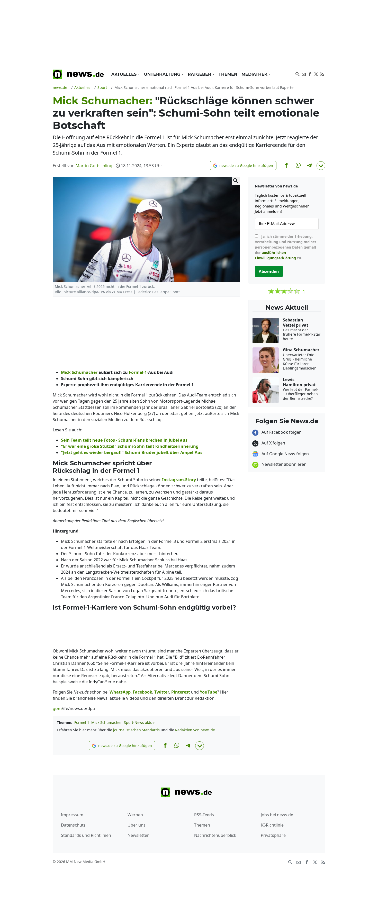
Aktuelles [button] (124, 74)
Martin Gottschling (94, 165)
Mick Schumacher (106, 722)
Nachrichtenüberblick (215, 835)
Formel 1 (81, 722)
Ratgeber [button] (200, 74)
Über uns (137, 825)
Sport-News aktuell (140, 722)
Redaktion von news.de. (195, 729)
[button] (243, 165)
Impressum (72, 815)
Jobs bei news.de (277, 815)
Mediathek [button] (255, 74)
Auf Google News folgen (284, 454)
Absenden (269, 271)
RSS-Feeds (204, 815)
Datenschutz (73, 825)
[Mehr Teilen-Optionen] (321, 165)
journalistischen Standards (136, 729)
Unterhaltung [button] (163, 74)
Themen (228, 74)
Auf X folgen (272, 443)
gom (57, 708)
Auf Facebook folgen (281, 432)
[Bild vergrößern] (236, 181)
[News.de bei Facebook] (310, 74)
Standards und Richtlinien (86, 835)
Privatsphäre (273, 835)
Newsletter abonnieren (283, 464)
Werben (135, 815)
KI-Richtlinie (272, 825)
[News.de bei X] (316, 74)
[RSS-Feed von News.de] (322, 74)
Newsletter (138, 835)
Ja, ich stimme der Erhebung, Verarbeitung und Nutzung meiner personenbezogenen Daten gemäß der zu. (285, 247)
